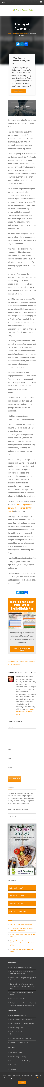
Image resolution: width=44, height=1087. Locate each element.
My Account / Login (16, 1052)
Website (10, 767)
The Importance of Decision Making (20, 1038)
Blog (14, 33)
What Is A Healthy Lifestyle (18, 1015)
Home (9, 33)
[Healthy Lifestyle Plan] (22, 628)
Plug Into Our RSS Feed (18, 911)
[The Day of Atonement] (22, 115)
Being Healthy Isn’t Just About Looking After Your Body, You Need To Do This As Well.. (22, 943)
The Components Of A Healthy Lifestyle (22, 1023)
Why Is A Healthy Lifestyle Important (21, 1019)
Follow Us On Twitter (16, 904)
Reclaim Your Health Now (17, 999)
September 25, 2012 (13, 661)
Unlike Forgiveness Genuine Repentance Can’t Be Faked (20, 508)
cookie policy (35, 1078)
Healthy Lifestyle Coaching (18, 1057)
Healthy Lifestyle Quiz (16, 1028)
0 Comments (16, 664)
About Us (13, 1069)
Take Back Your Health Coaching (20, 1061)
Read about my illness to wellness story (25, 711)
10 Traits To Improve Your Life (19, 1042)
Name (10, 749)
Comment (11, 727)
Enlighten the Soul (22, 33)
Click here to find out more (22, 649)
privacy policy (24, 1078)
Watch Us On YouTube (17, 888)
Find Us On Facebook (17, 896)
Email (10, 758)
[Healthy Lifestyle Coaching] (22, 875)
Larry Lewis (24, 661)
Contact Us (13, 1065)
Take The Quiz (19, 91)
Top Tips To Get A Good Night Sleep (21, 924)
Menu (3, 2)
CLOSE (22, 1082)
